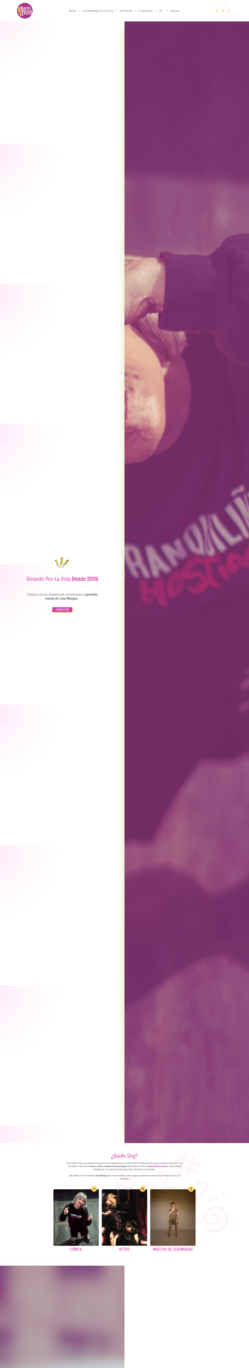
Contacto (175, 10)
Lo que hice (146, 10)
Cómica (76, 1249)
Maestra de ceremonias (173, 1249)
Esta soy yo (126, 10)
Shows (72, 10)
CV (160, 10)
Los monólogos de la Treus (98, 10)
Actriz (124, 1249)
